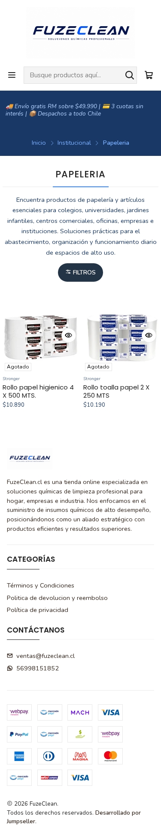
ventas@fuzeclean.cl (45, 655)
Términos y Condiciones (40, 585)
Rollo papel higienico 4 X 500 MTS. (38, 391)
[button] (80, 272)
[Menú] (12, 75)
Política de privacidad (37, 610)
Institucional (74, 143)
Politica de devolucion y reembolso (57, 598)
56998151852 (37, 668)
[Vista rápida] (68, 335)
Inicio (39, 143)
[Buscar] (129, 75)
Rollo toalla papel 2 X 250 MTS (116, 391)
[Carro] (148, 75)
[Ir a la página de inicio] (80, 32)
